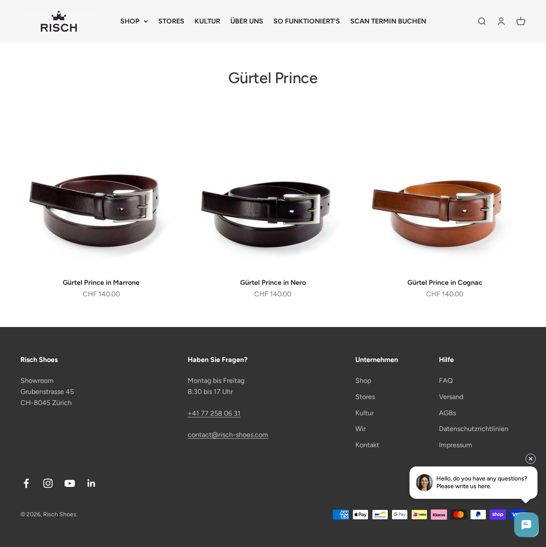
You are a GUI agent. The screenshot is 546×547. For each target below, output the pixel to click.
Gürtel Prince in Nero (273, 282)
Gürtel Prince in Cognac (444, 282)
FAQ (446, 380)
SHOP (129, 21)
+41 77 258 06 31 (214, 413)
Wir (360, 429)
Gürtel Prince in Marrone (101, 282)
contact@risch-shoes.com (228, 435)
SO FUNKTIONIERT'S (306, 21)
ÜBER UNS (246, 21)
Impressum (455, 445)
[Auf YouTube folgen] (70, 483)
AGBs (447, 413)
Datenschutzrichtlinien (473, 429)
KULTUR (207, 21)
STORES (171, 21)
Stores (365, 397)
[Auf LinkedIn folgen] (91, 483)
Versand (451, 397)
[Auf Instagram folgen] (48, 483)
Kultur (364, 413)
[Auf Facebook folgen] (26, 483)
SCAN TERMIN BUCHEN (388, 21)
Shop (363, 380)
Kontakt (367, 445)
